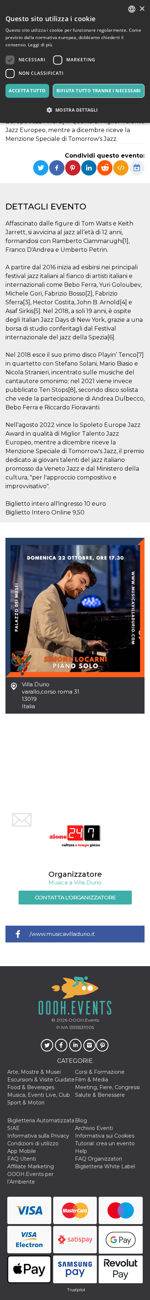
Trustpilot (76, 1289)
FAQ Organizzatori (98, 1159)
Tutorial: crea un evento (105, 1143)
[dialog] (75, 61)
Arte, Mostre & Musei (34, 1072)
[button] (75, 110)
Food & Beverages (30, 1087)
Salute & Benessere (100, 1095)
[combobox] (131, 9)
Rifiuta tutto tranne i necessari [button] (98, 91)
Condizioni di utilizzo (33, 1143)
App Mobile (21, 1151)
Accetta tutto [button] (27, 91)
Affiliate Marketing (30, 1166)
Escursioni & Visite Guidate (41, 1079)
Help (81, 1151)
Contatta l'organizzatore (75, 897)
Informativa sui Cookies (104, 1136)
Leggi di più (40, 45)
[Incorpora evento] (121, 167)
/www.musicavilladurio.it (62, 933)
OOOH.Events (83, 1020)
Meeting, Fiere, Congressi (107, 1087)
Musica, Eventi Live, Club (38, 1095)
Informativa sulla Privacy (38, 1136)
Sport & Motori (25, 1102)
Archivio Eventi (94, 1128)
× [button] (142, 9)
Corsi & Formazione (100, 1072)
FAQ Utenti (21, 1159)
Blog (81, 1120)
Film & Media (91, 1079)
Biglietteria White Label (105, 1166)
